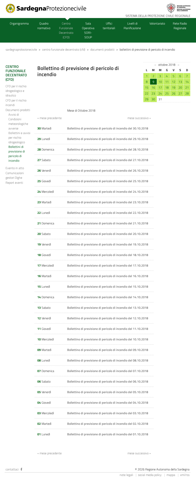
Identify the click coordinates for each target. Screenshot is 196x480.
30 (153, 99)
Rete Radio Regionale (180, 25)
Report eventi (14, 182)
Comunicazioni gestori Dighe (15, 175)
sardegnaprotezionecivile (21, 49)
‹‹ (155, 65)
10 (160, 81)
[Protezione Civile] (48, 8)
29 (146, 99)
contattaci (12, 469)
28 (187, 93)
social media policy (150, 475)
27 (180, 93)
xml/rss (184, 475)
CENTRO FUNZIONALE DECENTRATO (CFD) (16, 73)
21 (187, 87)
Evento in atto (15, 168)
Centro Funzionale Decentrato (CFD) (66, 30)
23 (153, 93)
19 (173, 87)
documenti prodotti (102, 49)
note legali (126, 475)
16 (153, 87)
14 (187, 81)
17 (160, 87)
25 (167, 93)
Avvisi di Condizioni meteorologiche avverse (18, 121)
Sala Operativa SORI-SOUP (88, 30)
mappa (171, 475)
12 (173, 81)
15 (146, 87)
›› (178, 65)
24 (160, 93)
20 (180, 87)
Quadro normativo (43, 25)
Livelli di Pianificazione (132, 25)
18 (167, 87)
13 (180, 81)
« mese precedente (49, 118)
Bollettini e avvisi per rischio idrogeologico (19, 137)
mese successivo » (139, 118)
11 (167, 81)
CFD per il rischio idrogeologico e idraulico (16, 91)
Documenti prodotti (18, 110)
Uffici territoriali (109, 25)
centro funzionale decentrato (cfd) (63, 49)
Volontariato (157, 23)
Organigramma (19, 23)
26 (173, 93)
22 (146, 93)
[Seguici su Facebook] (21, 469)
